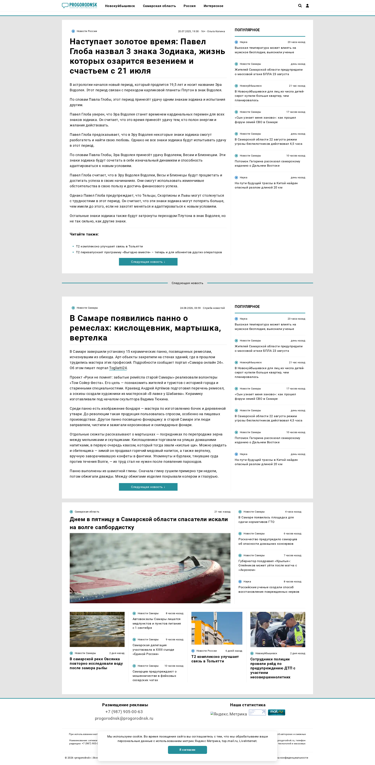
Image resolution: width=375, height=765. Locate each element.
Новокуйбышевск (251, 85)
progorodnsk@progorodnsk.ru (124, 718)
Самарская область (87, 511)
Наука (243, 42)
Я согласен (187, 750)
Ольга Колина (216, 31)
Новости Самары (250, 63)
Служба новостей (214, 308)
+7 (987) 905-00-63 (124, 711)
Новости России (87, 31)
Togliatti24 (118, 368)
